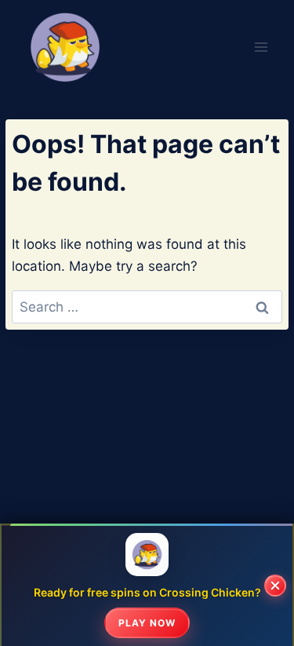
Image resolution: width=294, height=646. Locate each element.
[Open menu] (261, 47)
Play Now (147, 623)
